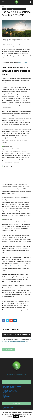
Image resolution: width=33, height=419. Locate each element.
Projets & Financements (9, 390)
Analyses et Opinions (11, 9)
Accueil (3, 6)
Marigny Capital (22, 62)
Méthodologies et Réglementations (12, 386)
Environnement (7, 394)
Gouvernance (6, 396)
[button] (30, 2)
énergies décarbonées (16, 266)
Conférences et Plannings (10, 391)
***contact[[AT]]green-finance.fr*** (16, 374)
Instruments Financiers (21, 9)
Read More (22, 416)
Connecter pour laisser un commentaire (16, 334)
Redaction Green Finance (10, 18)
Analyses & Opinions (8, 387)
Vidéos (5, 398)
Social (4, 395)
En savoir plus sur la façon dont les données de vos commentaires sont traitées (16, 341)
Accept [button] (16, 416)
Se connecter (6, 409)
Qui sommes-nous (8, 407)
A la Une (9, 6)
